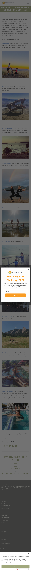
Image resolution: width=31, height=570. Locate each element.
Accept (15, 566)
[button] (28, 553)
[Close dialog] (28, 269)
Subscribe (15, 295)
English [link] (20, 569)
